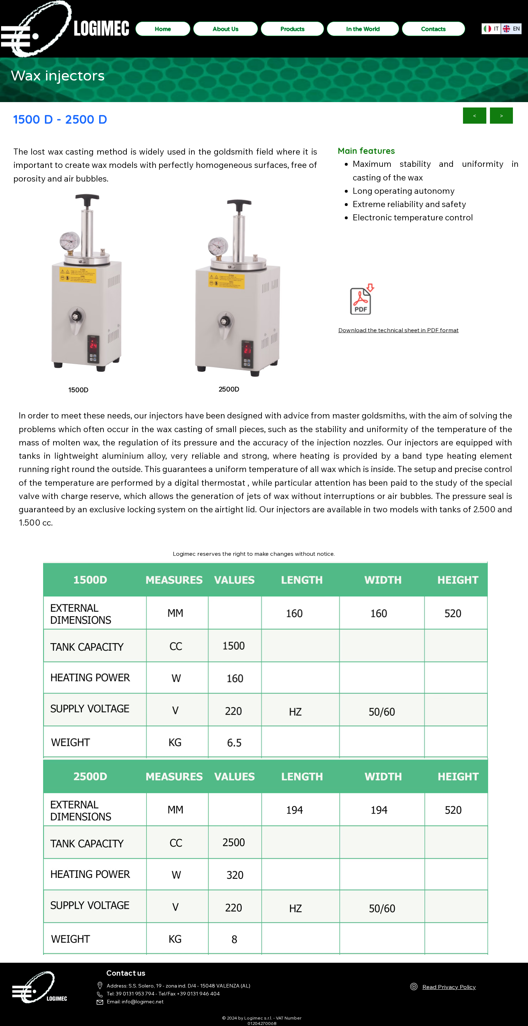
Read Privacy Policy (449, 986)
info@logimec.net (142, 1001)
